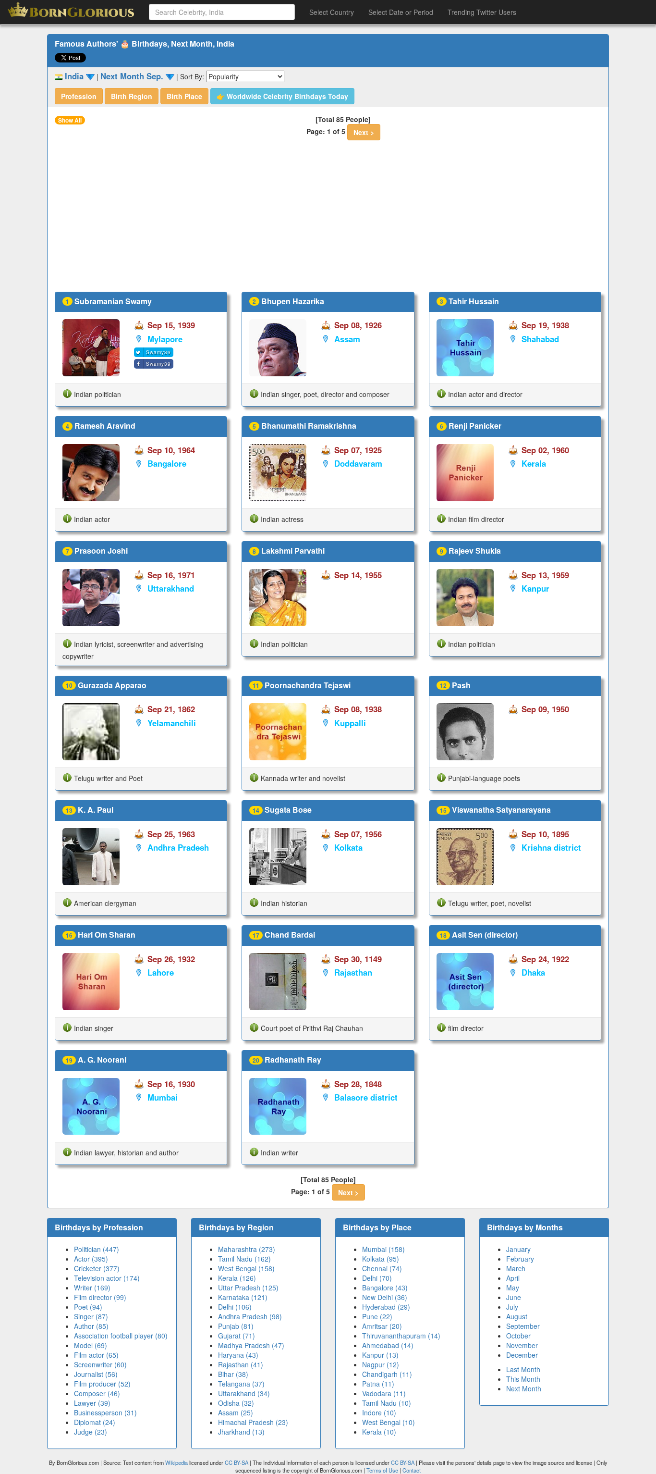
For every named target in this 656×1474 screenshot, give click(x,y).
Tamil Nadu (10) (386, 1403)
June (513, 1297)
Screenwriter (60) (100, 1364)
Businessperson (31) (105, 1412)
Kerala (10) (379, 1432)
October (518, 1335)
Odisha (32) (236, 1403)
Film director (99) (100, 1297)
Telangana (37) (241, 1383)
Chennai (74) (382, 1268)
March (515, 1268)
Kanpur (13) (380, 1355)
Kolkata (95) (380, 1258)
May (512, 1287)
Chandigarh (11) (387, 1374)
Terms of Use (383, 1470)
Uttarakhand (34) (244, 1393)
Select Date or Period (400, 12)
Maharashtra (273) (246, 1249)
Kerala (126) (237, 1278)
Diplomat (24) (94, 1422)
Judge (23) (90, 1432)
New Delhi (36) (384, 1297)
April (513, 1278)
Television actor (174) (107, 1278)
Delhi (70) (377, 1278)
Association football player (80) (121, 1335)
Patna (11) (378, 1383)
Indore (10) (379, 1412)
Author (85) (91, 1326)
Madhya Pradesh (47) (251, 1345)
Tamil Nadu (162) (244, 1258)
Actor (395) (91, 1258)
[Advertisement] (328, 219)
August (516, 1316)
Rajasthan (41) (240, 1364)
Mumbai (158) (383, 1249)
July (512, 1307)
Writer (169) (92, 1287)
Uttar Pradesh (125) (248, 1287)
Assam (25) (235, 1412)
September (523, 1326)
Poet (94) (88, 1307)
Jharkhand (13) (241, 1432)
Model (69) (90, 1345)
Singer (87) (91, 1316)
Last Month (523, 1369)
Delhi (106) (235, 1307)
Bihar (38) (233, 1374)
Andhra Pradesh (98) (250, 1316)
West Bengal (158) (246, 1268)
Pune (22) (377, 1316)
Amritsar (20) (382, 1326)
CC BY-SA (236, 1462)
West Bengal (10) (388, 1422)
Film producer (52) (102, 1383)
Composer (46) (97, 1393)
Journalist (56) (96, 1374)
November (522, 1345)
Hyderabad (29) (386, 1307)
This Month (523, 1379)
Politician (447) (96, 1249)
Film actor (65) (96, 1355)
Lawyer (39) (92, 1403)
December (522, 1355)
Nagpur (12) (380, 1364)
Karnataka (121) (242, 1297)
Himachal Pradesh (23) (253, 1422)
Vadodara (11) (384, 1393)
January (518, 1249)
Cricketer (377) (97, 1268)
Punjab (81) (236, 1326)
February (520, 1258)
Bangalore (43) (385, 1287)
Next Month (523, 1388)
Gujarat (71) (236, 1335)
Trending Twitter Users (482, 12)
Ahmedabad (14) (387, 1345)
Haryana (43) (238, 1355)
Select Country (331, 12)
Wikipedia (176, 1462)
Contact (411, 1470)
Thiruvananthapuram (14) (401, 1335)
